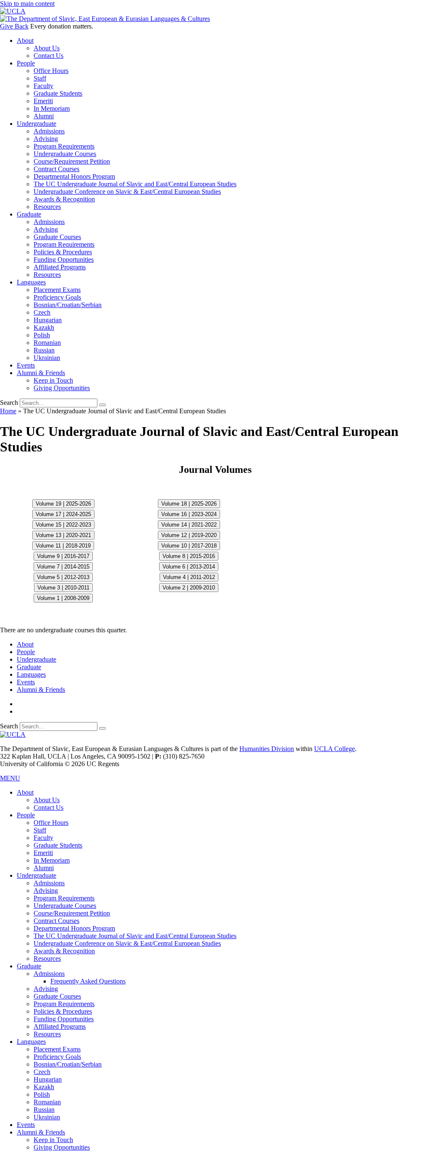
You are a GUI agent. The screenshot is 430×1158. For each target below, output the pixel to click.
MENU (10, 778)
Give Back (14, 26)
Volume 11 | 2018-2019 (63, 545)
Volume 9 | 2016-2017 (63, 556)
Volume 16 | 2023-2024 (189, 514)
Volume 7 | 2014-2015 (63, 566)
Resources (47, 206)
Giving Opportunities (62, 387)
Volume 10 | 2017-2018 (189, 545)
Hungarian (48, 319)
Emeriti (43, 100)
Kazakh (44, 327)
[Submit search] (102, 405)
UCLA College (334, 748)
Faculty (43, 85)
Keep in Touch (53, 380)
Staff (40, 78)
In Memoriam (52, 108)
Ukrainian (47, 357)
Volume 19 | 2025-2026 (63, 504)
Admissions (49, 131)
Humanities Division (266, 748)
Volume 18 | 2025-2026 (189, 504)
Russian (44, 350)
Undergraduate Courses (65, 153)
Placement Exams (57, 289)
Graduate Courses (57, 236)
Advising (46, 138)
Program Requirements (64, 146)
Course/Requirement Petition (72, 161)
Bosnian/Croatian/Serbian (68, 304)
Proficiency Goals (57, 297)
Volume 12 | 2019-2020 (189, 535)
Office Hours (51, 70)
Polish (42, 335)
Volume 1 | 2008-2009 (63, 598)
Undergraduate (36, 123)
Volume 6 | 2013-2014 (189, 566)
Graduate (29, 214)
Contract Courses (56, 168)
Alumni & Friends (41, 372)
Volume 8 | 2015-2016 (189, 556)
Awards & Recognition (64, 199)
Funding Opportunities (64, 259)
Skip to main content (27, 3)
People (26, 63)
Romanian (47, 342)
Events (26, 365)
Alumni (44, 116)
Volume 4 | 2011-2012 (189, 577)
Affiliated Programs (60, 267)
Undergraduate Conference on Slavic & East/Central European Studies (127, 191)
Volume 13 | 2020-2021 (63, 535)
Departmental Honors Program (74, 176)
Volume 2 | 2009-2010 (189, 587)
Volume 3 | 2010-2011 (63, 587)
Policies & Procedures (63, 252)
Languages (31, 282)
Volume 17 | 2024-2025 (63, 514)
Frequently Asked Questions (88, 981)
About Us (47, 48)
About (25, 40)
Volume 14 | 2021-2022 (189, 525)
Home (8, 411)
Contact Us (48, 55)
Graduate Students (58, 93)
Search (9, 402)
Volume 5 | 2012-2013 (63, 577)
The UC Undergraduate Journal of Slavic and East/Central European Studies (135, 184)
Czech (42, 312)
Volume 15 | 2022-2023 (63, 525)
